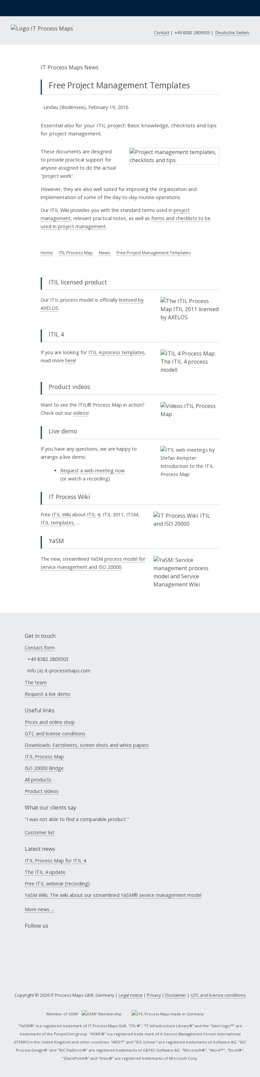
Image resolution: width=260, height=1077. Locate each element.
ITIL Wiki (61, 514)
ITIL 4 (93, 514)
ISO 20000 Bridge (44, 768)
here (70, 360)
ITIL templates (57, 522)
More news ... (39, 909)
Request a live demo (47, 694)
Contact (161, 32)
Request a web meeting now (92, 470)
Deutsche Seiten (232, 32)
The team (36, 682)
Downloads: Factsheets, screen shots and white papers (87, 745)
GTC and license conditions (55, 733)
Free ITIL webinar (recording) (57, 883)
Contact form (40, 647)
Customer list (40, 832)
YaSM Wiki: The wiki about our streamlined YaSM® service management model (113, 895)
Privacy (154, 995)
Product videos (42, 791)
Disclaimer (175, 995)
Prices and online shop (50, 722)
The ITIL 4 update (45, 872)
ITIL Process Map (44, 756)
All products (38, 779)
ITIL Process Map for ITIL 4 (55, 860)
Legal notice (130, 995)
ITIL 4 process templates (116, 352)
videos (80, 413)
